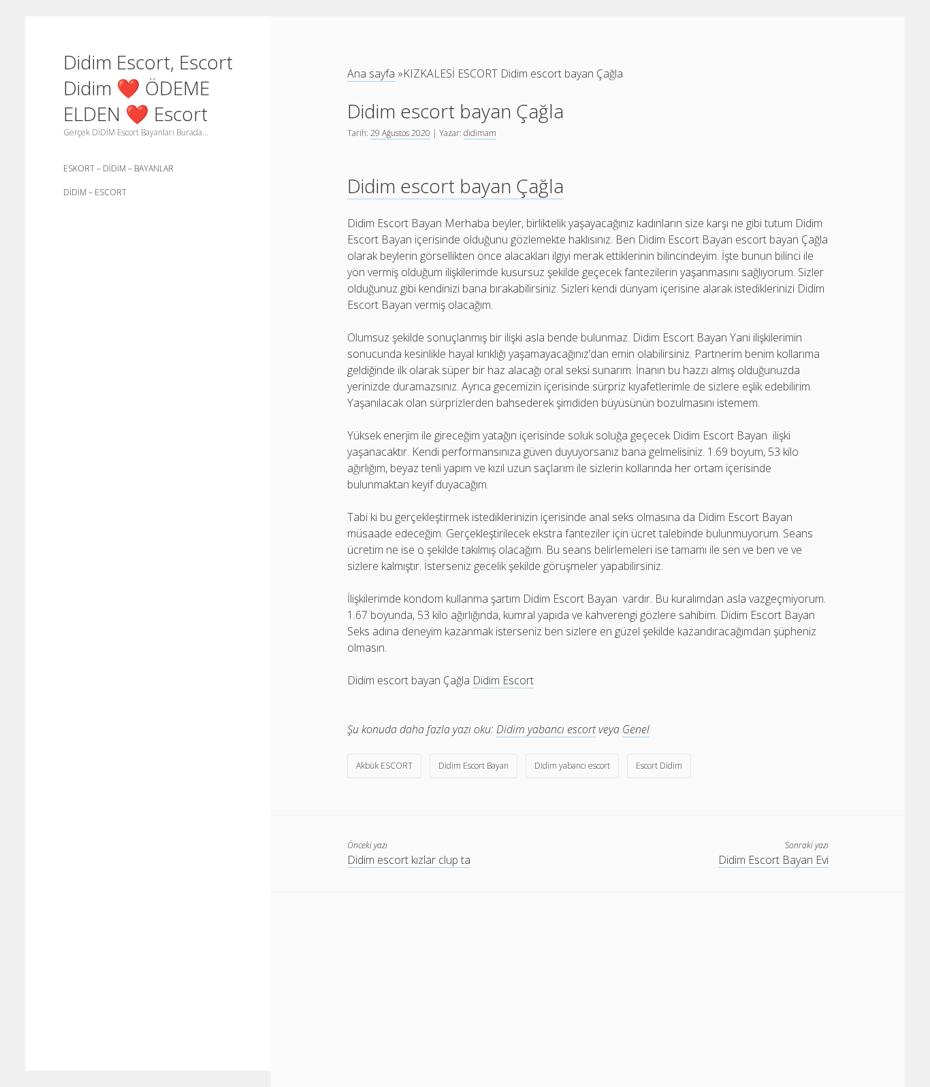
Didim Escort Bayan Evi (773, 859)
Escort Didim (659, 765)
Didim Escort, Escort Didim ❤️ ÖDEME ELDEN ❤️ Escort (148, 88)
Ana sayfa (371, 73)
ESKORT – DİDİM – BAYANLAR (118, 168)
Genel (636, 729)
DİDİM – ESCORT (95, 192)
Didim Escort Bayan (473, 765)
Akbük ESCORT (384, 765)
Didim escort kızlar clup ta (408, 859)
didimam (480, 133)
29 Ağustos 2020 (400, 133)
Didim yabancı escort (546, 729)
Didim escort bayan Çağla (455, 186)
